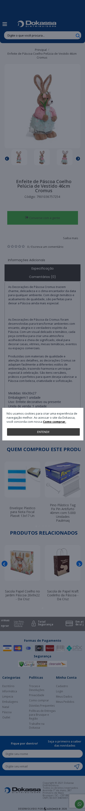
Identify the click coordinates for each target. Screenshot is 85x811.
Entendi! (43, 432)
